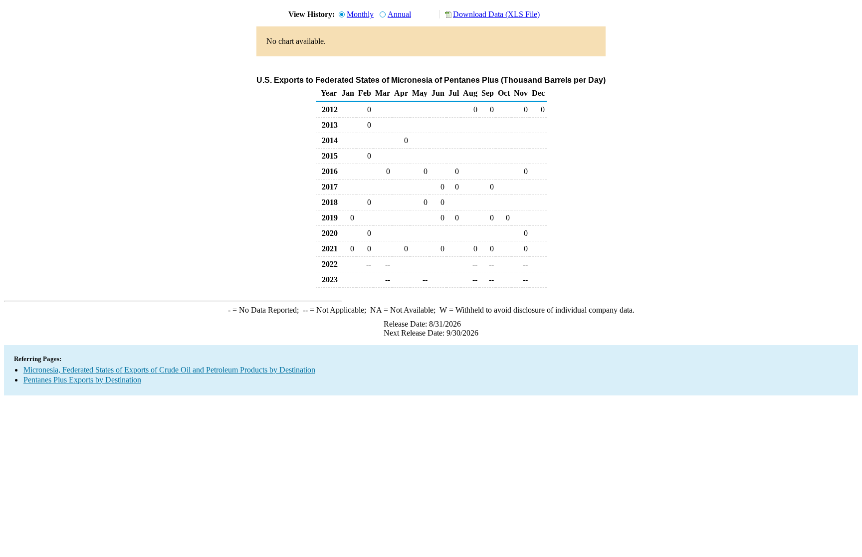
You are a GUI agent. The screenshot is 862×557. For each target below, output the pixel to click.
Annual (399, 14)
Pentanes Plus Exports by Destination (82, 379)
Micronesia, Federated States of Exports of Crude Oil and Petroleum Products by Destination (169, 370)
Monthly (360, 14)
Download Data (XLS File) (496, 14)
